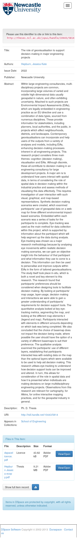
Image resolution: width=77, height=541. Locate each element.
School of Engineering (33, 421)
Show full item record (17, 487)
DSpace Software (11, 529)
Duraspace (55, 529)
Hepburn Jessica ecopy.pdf (8, 472)
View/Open (64, 454)
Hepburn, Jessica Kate (34, 64)
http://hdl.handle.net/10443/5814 (39, 414)
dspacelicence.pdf (8, 456)
